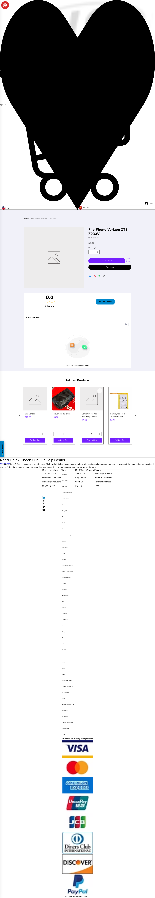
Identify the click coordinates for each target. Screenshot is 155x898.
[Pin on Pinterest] (94, 276)
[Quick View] (35, 398)
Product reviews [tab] (33, 317)
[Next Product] (135, 415)
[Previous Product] (19, 415)
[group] (77, 416)
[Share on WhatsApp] (99, 276)
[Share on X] (103, 276)
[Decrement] (90, 252)
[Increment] (97, 252)
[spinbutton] (94, 252)
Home (26, 218)
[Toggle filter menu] (125, 324)
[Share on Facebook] (90, 276)
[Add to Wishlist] (128, 260)
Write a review (105, 301)
